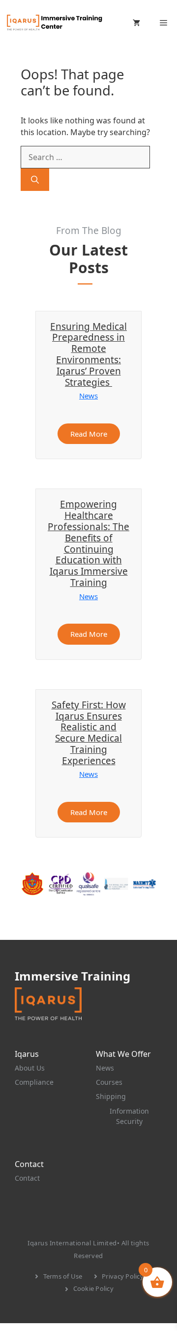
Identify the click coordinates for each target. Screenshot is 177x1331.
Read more (88, 434)
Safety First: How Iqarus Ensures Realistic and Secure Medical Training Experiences (89, 733)
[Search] (35, 179)
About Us (30, 1068)
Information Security (129, 1116)
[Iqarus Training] (54, 22)
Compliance (34, 1082)
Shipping (111, 1096)
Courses (109, 1082)
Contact (27, 1178)
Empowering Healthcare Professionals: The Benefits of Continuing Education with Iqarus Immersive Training (88, 543)
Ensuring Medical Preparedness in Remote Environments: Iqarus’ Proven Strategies (88, 354)
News (88, 395)
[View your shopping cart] (136, 22)
